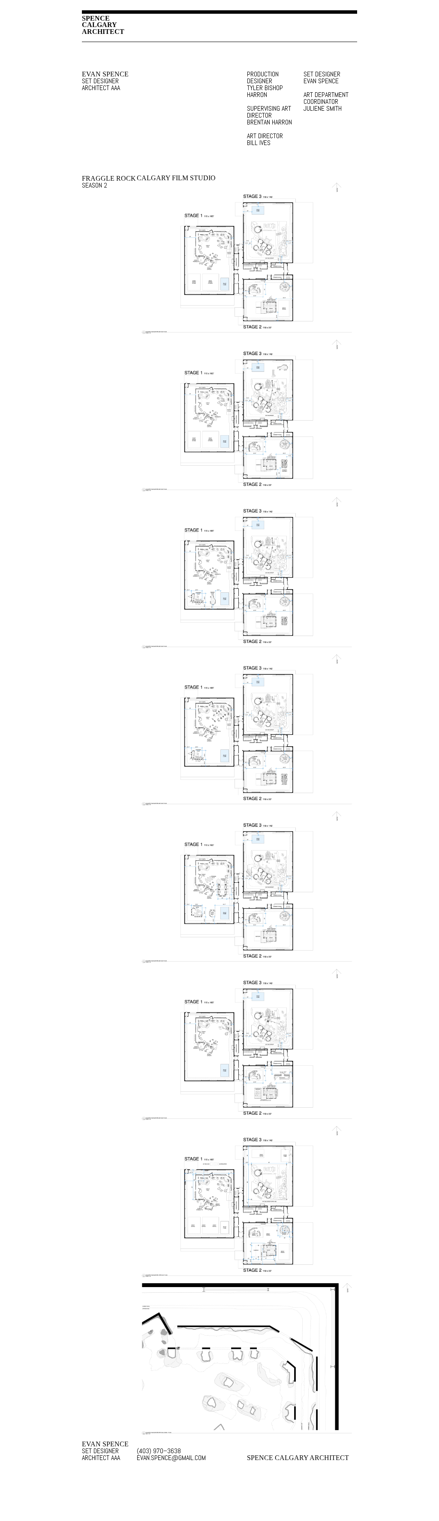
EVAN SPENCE (105, 74)
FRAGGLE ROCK (109, 178)
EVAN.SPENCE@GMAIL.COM (163, 1457)
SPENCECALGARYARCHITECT (103, 25)
